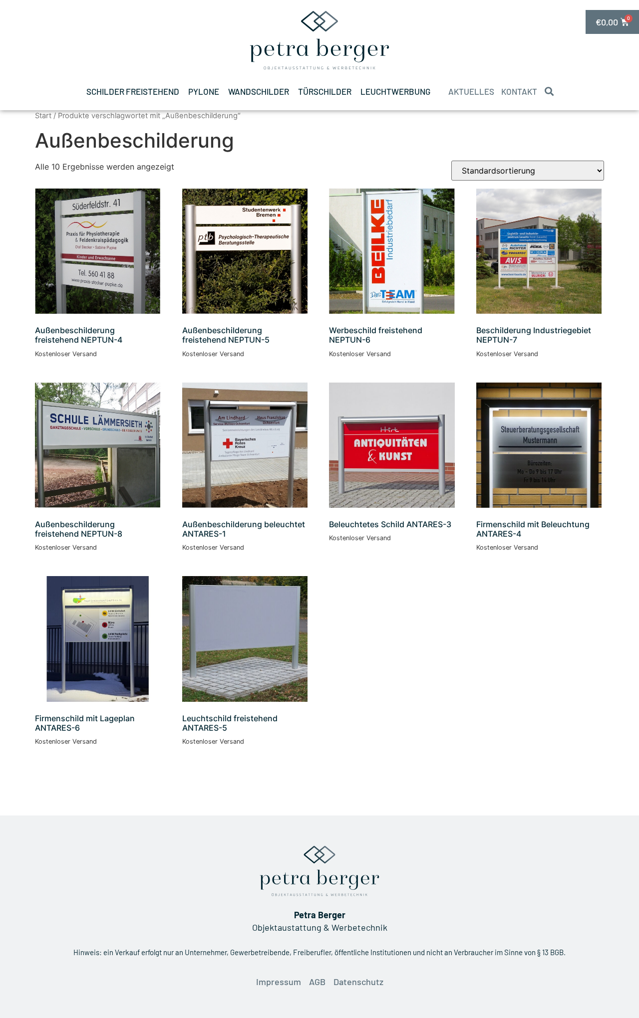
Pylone (203, 91)
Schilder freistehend (132, 91)
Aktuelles (471, 91)
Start (43, 115)
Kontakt (519, 91)
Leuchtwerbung (395, 91)
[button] (549, 91)
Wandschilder (258, 91)
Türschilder (324, 91)
